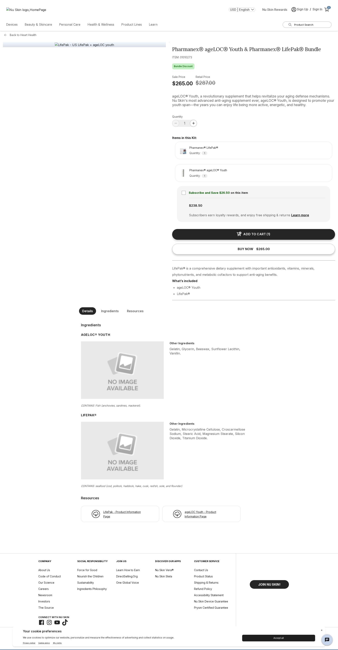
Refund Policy (203, 588)
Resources (135, 311)
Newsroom (45, 595)
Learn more (300, 215)
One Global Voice (127, 582)
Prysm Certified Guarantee (211, 607)
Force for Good (87, 570)
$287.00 (205, 83)
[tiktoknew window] (65, 622)
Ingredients (110, 311)
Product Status (203, 576)
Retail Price (203, 76)
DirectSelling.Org (127, 576)
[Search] (290, 25)
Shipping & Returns (206, 582)
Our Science (46, 582)
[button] (269, 584)
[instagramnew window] (49, 622)
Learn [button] (153, 24)
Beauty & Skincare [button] (38, 24)
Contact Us (201, 570)
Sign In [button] (317, 9)
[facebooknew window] (41, 622)
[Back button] (6, 35)
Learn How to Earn (128, 570)
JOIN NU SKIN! (269, 584)
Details (87, 311)
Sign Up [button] (302, 9)
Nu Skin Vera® (164, 570)
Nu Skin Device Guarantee (211, 601)
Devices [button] (12, 24)
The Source (46, 607)
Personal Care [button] (69, 24)
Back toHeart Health (23, 35)
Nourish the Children (90, 576)
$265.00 (182, 83)
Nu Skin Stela (163, 576)
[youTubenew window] (57, 622)
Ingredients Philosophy (92, 588)
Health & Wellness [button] (100, 24)
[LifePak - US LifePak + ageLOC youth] (84, 44)
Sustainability (85, 582)
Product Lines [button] (131, 24)
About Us (44, 570)
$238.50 (195, 205)
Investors (44, 601)
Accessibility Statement (209, 595)
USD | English (240, 10)
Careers (43, 588)
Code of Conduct (49, 576)
